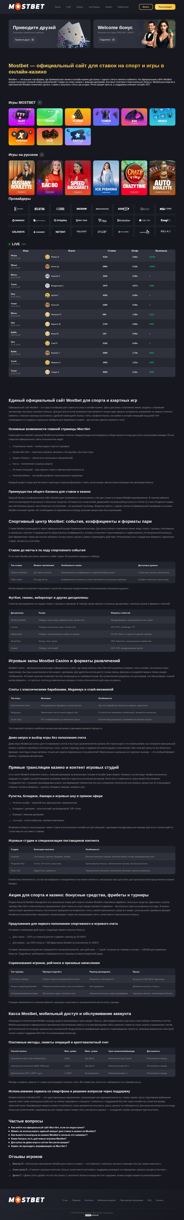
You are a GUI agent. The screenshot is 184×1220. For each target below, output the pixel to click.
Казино (79, 7)
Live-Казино (94, 7)
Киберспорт (123, 7)
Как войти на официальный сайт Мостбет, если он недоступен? (48, 1127)
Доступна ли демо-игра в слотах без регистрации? (40, 1142)
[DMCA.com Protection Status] (92, 1216)
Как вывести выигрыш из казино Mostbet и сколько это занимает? (49, 1135)
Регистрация (165, 7)
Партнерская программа (131, 1200)
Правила (76, 1200)
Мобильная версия (107, 1200)
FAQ (149, 1200)
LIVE (68, 7)
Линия (58, 7)
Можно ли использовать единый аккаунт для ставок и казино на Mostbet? (53, 1131)
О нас (65, 1200)
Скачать (159, 1200)
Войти (146, 7)
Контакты (89, 1200)
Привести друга (22, 40)
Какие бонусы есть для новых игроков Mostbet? (39, 1138)
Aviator (109, 7)
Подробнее (105, 40)
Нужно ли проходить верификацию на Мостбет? (39, 1146)
